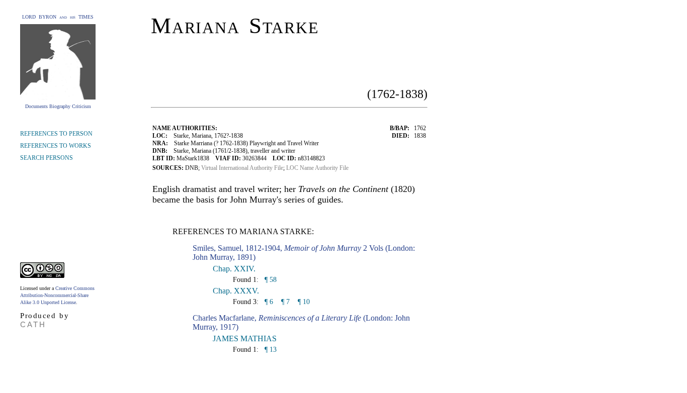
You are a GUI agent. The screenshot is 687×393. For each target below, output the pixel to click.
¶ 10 (304, 302)
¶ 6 (268, 302)
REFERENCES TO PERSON (56, 133)
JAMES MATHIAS (245, 338)
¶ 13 (270, 349)
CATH (33, 324)
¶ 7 (285, 302)
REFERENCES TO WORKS (55, 145)
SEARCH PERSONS (46, 157)
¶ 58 (270, 279)
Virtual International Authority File (242, 167)
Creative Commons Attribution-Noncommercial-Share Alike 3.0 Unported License (57, 295)
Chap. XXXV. (236, 290)
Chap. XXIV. (234, 268)
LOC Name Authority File (317, 167)
